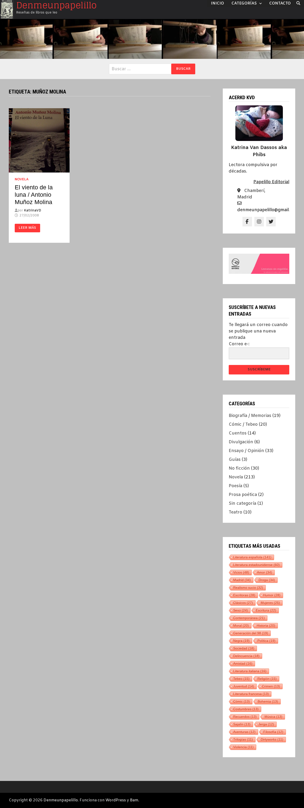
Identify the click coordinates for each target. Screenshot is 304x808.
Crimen (271, 686)
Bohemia (268, 701)
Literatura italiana (249, 671)
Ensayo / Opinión (246, 451)
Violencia (243, 747)
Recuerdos (245, 717)
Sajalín (242, 724)
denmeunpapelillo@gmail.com (267, 210)
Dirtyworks (272, 739)
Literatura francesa (251, 694)
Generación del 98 (250, 633)
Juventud (243, 686)
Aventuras (244, 732)
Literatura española (252, 557)
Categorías (244, 3)
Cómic (241, 701)
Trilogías (243, 739)
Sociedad (243, 648)
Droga (267, 580)
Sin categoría (242, 503)
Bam (134, 800)
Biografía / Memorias (250, 416)
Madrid (242, 580)
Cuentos (238, 433)
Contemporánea (249, 618)
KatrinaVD (32, 210)
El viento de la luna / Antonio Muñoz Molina (34, 194)
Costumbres (246, 709)
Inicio (217, 3)
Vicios (241, 572)
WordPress (115, 800)
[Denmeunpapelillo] (152, 39)
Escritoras (244, 595)
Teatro (235, 512)
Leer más (27, 228)
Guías (235, 459)
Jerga (266, 724)
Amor (264, 572)
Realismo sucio (248, 587)
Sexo (240, 610)
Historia (266, 625)
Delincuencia (246, 656)
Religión (267, 679)
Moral (241, 625)
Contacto (280, 3)
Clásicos (243, 603)
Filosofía (273, 732)
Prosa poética (243, 495)
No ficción (239, 468)
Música (273, 717)
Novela (21, 179)
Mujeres (270, 603)
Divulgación (241, 442)
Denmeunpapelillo (60, 800)
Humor (271, 595)
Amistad (242, 663)
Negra (241, 641)
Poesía (235, 486)
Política (266, 641)
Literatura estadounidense (256, 565)
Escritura (266, 610)
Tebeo (241, 679)
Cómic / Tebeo (243, 424)
